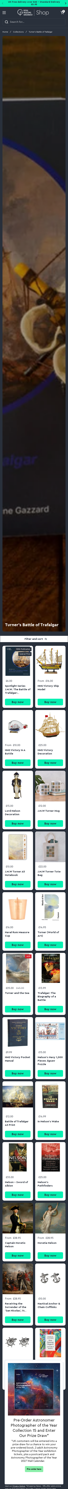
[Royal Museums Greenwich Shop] (33, 12)
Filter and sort (34, 639)
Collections (18, 32)
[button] (62, 12)
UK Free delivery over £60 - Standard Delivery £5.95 (34, 3)
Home (5, 32)
